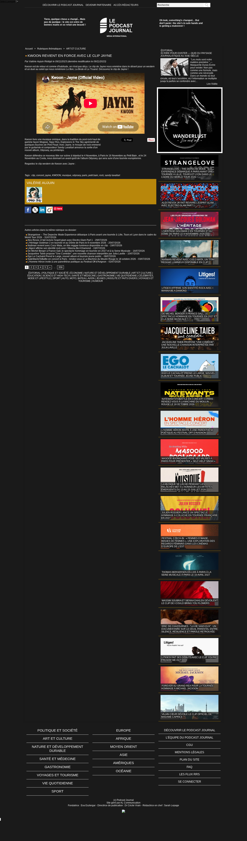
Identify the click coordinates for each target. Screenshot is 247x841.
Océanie (123, 771)
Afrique (123, 738)
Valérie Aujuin (36, 61)
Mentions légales (189, 752)
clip (33, 175)
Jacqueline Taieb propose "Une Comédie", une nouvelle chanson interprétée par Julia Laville (76, 253)
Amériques (123, 763)
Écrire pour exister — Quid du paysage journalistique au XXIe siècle (186, 54)
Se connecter (189, 781)
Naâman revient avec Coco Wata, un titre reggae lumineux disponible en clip (67, 245)
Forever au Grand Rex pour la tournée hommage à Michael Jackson (187, 687)
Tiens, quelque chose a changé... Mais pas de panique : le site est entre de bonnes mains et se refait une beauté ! (65, 22)
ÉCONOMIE (76, 273)
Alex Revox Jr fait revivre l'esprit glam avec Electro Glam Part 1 (60, 240)
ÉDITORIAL (34, 273)
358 (60, 267)
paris (84, 175)
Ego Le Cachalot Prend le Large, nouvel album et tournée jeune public (64, 256)
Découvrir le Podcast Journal (63, 5)
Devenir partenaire (99, 5)
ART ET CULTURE (76, 48)
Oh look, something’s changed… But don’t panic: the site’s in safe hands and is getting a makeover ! (181, 23)
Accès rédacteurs (125, 5)
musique (66, 175)
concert (40, 175)
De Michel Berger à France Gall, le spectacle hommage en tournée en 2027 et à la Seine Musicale (78, 251)
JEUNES (101, 278)
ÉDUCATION (34, 275)
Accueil (29, 48)
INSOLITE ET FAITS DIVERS (122, 278)
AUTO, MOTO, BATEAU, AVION (78, 278)
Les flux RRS (189, 774)
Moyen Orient (123, 747)
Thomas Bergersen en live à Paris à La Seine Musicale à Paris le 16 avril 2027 (186, 573)
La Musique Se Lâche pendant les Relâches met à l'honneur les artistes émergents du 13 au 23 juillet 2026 (186, 487)
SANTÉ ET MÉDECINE (84, 275)
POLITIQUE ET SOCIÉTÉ (55, 273)
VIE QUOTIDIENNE (127, 275)
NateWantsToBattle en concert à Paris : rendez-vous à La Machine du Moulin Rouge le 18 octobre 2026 (81, 259)
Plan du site (189, 759)
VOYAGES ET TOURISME (57, 775)
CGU (189, 744)
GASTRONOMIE (106, 275)
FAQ (189, 767)
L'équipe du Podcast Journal (189, 737)
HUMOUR (97, 281)
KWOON (56, 175)
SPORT (57, 278)
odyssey (76, 175)
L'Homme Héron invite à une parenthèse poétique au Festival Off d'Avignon (66, 261)
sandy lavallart (112, 175)
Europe (123, 730)
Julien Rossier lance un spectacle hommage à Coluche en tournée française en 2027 (189, 515)
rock (101, 175)
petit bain (93, 175)
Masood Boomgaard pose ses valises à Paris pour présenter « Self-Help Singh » (188, 460)
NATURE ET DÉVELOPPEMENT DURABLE (107, 273)
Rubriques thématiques (49, 48)
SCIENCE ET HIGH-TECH (57, 275)
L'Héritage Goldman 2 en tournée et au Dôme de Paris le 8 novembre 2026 (66, 242)
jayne (48, 175)
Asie (124, 755)
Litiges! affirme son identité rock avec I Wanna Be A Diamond (59, 248)
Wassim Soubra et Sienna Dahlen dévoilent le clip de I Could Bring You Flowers (189, 602)
